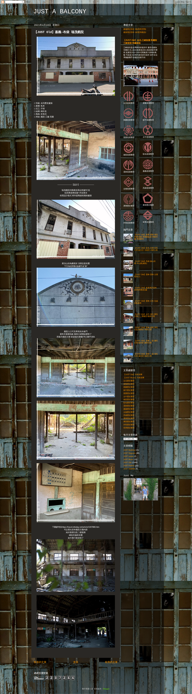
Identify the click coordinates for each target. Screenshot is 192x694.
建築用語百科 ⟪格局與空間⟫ (134, 29)
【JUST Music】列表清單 (133, 378)
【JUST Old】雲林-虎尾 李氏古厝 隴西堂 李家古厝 (146, 328)
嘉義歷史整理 (128, 409)
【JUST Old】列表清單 (132, 375)
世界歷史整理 (128, 428)
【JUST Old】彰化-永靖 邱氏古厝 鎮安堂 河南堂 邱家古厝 (146, 249)
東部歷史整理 (128, 422)
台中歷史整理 (128, 397)
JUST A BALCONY (59, 11)
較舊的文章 (111, 662)
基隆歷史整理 (128, 384)
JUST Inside (128, 456)
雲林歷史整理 (128, 406)
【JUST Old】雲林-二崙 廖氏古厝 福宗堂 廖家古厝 (146, 342)
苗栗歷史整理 (128, 393)
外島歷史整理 (128, 425)
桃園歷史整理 (128, 387)
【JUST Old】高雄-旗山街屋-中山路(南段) (145, 262)
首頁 (75, 662)
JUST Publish (129, 466)
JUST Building (129, 450)
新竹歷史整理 (128, 390)
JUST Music (128, 459)
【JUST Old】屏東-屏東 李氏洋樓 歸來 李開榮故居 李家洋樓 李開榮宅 (146, 237)
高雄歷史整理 (128, 415)
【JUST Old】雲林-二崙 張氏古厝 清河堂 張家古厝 (146, 355)
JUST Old (127, 462)
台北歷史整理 (128, 381)
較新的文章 (40, 662)
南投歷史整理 (128, 400)
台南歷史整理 (128, 412)
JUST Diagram (129, 453)
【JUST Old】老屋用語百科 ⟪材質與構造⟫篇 (145, 289)
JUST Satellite (129, 469)
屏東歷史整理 (128, 418)
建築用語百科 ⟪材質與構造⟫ (134, 32)
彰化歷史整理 (128, 403)
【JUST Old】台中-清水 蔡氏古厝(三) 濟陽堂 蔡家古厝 (146, 315)
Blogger (106, 689)
